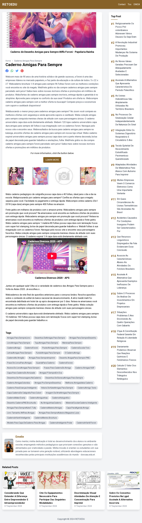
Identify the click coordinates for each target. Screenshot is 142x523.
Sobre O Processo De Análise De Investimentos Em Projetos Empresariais (126, 300)
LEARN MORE (52, 160)
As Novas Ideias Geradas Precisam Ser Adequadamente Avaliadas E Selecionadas (126, 68)
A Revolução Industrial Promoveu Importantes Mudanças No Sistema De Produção (126, 49)
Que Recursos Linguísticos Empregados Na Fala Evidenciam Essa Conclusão (127, 243)
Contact (121, 4)
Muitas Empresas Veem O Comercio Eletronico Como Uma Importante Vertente (126, 187)
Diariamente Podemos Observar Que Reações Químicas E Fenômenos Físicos (126, 353)
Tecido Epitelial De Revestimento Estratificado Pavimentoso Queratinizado (124, 152)
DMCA (137, 4)
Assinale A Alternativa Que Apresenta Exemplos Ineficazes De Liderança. (127, 281)
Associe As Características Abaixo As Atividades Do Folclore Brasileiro (126, 262)
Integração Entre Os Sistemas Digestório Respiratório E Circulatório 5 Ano (125, 135)
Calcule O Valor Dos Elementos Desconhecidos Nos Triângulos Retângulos (127, 372)
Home (8, 61)
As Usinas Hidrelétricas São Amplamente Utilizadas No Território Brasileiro (124, 102)
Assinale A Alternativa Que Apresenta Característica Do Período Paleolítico (126, 85)
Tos (129, 4)
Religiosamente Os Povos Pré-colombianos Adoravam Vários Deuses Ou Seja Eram (125, 30)
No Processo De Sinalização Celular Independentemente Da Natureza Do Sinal (125, 119)
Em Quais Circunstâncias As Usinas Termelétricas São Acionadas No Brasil (127, 206)
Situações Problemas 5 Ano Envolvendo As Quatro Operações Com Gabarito (126, 319)
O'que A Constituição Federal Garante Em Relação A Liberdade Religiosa (127, 336)
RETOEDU (9, 4)
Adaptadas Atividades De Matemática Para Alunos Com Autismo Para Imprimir (126, 169)
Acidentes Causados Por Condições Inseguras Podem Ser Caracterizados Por (127, 224)
